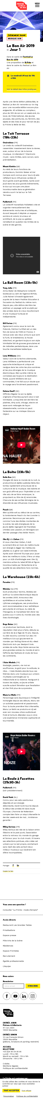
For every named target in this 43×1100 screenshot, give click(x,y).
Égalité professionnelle (13, 961)
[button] (37, 5)
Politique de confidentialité (15, 1068)
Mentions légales (10, 1066)
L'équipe (7, 966)
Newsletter (8, 981)
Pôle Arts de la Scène (12, 940)
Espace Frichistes (11, 951)
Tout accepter (11, 1090)
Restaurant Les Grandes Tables (17, 925)
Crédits (6, 1064)
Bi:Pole (28, 62)
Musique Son (14, 38)
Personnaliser (8, 1096)
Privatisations (9, 930)
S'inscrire (33, 986)
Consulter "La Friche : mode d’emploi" (20, 910)
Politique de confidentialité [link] (27, 1096)
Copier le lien (8, 871)
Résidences (8, 946)
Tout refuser (26, 1091)
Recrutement (9, 956)
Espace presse (9, 935)
